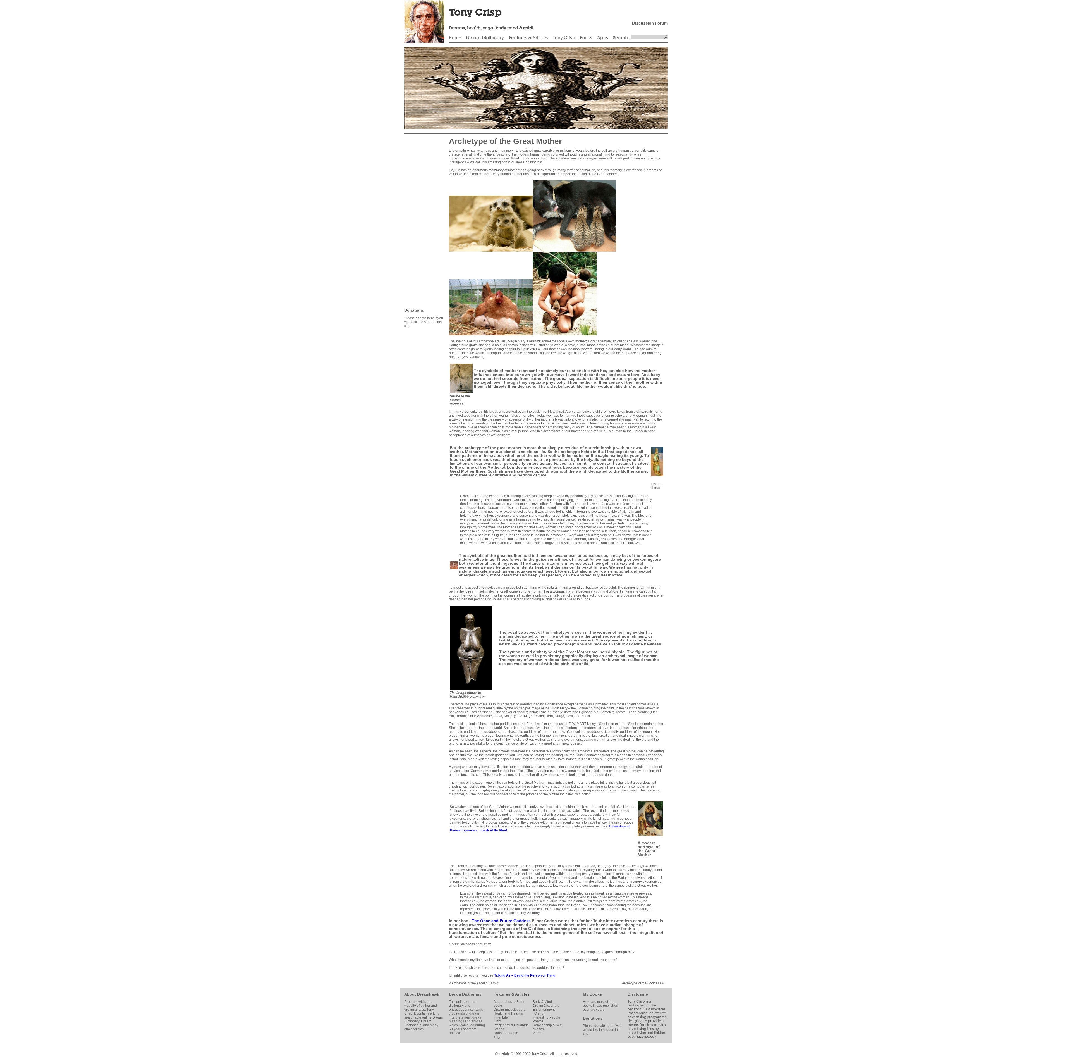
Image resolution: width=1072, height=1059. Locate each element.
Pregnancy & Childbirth (511, 1025)
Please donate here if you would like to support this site (423, 322)
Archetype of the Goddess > (643, 983)
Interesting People (546, 1017)
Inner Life (501, 1017)
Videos (538, 1033)
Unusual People (506, 1033)
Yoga (497, 1037)
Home (455, 38)
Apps (602, 38)
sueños (538, 1029)
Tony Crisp (564, 38)
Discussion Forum (650, 23)
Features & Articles (528, 38)
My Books (592, 994)
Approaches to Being (509, 1002)
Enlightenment (544, 1010)
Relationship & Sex (547, 1025)
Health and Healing (508, 1013)
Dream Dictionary (485, 38)
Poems (538, 1021)
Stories (499, 1029)
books (498, 1006)
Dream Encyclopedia (509, 1010)
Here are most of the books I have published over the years (600, 1006)
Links (498, 1021)
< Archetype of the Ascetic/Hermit (473, 983)
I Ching (538, 1013)
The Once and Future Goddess (501, 921)
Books (586, 38)
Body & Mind (542, 1002)
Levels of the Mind (493, 830)
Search (620, 38)
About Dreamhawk (421, 994)
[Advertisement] (421, 220)
